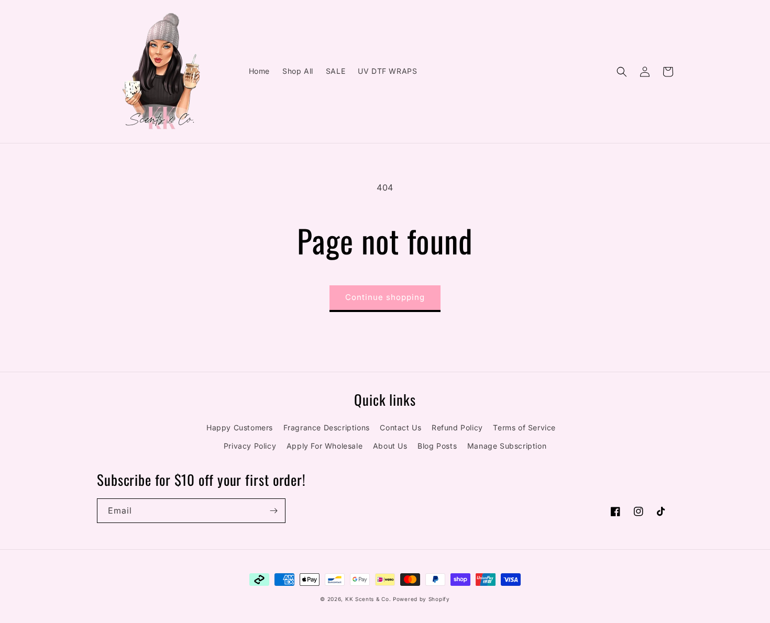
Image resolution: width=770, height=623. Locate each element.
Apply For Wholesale (324, 445)
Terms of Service (524, 427)
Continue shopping (385, 297)
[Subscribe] (273, 510)
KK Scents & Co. (368, 599)
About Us (390, 445)
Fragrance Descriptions (326, 427)
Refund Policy (457, 427)
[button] (621, 71)
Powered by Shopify (421, 599)
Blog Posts (437, 445)
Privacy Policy (250, 445)
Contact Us (400, 427)
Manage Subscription (506, 445)
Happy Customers (239, 427)
